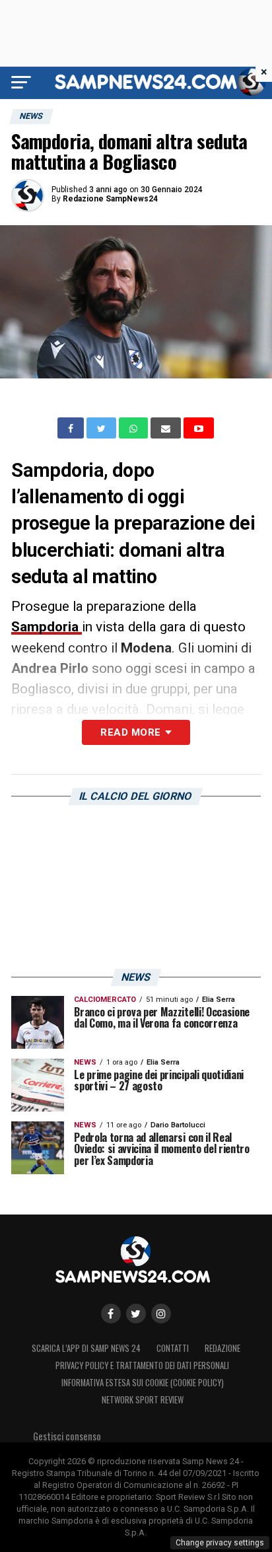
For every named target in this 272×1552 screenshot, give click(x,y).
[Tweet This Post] (102, 428)
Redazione (222, 1348)
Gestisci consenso (67, 1436)
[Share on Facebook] (71, 428)
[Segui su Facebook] (111, 1313)
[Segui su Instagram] (161, 1313)
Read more (130, 732)
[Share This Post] (135, 428)
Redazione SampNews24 (110, 198)
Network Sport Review (143, 1399)
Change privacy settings (220, 1542)
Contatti (172, 1348)
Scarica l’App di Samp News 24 (86, 1348)
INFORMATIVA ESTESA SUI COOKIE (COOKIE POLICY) (142, 1382)
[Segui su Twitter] (136, 1313)
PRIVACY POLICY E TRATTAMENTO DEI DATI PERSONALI (142, 1365)
